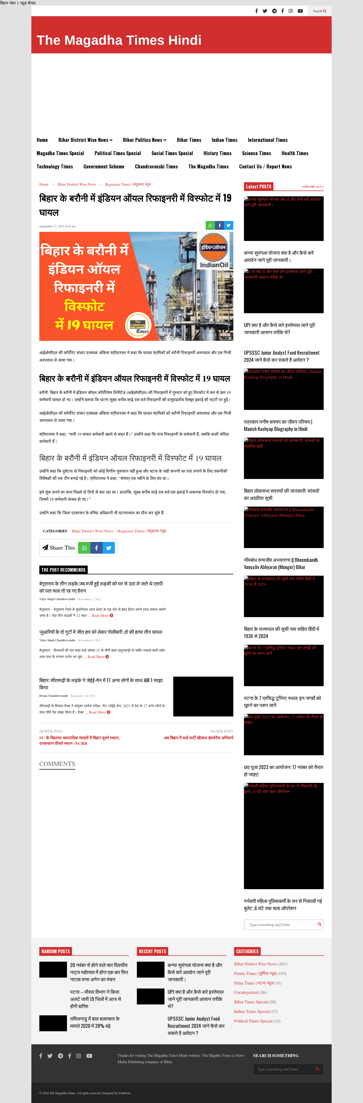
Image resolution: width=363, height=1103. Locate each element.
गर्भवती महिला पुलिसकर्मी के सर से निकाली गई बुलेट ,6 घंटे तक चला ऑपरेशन (283, 904)
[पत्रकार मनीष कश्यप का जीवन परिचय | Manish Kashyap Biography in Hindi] (284, 389)
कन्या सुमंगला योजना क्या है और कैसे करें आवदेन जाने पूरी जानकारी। (279, 256)
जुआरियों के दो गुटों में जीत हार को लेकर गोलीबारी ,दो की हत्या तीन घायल (100, 631)
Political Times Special (118, 153)
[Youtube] (300, 11)
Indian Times (224, 139)
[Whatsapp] (210, 225)
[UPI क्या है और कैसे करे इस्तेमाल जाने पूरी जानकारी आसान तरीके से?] (284, 291)
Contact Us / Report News (265, 166)
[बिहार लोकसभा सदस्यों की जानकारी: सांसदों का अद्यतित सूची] (284, 458)
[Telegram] (274, 11)
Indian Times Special (251, 1011)
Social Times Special (172, 153)
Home (42, 139)
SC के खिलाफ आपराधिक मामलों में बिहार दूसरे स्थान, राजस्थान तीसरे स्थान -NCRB (79, 740)
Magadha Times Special (60, 153)
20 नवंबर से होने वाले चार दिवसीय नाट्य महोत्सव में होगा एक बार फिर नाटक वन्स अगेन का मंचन (99, 972)
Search (318, 11)
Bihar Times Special (251, 1001)
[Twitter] (265, 11)
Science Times (256, 153)
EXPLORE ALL (312, 186)
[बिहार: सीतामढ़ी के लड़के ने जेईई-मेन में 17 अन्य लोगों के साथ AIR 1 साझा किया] (203, 696)
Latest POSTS (258, 186)
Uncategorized (246, 992)
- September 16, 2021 (82, 696)
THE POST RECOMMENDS (63, 570)
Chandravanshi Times (156, 166)
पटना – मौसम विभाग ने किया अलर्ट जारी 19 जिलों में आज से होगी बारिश (95, 998)
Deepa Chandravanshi (53, 696)
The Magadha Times (208, 166)
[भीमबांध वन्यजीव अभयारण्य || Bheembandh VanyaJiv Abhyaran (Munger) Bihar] (284, 527)
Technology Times (55, 166)
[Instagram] (291, 11)
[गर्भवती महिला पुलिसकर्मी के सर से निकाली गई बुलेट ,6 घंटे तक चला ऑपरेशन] (284, 836)
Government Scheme (103, 166)
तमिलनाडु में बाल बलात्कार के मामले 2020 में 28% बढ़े (95, 1022)
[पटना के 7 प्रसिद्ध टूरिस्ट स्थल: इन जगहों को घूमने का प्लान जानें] (284, 665)
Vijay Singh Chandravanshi (57, 599)
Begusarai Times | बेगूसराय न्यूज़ (141, 530)
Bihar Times (189, 139)
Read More (100, 615)
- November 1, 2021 (88, 599)
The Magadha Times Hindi (119, 40)
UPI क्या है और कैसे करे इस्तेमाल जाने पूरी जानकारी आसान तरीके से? (279, 328)
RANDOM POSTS (55, 951)
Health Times (295, 153)
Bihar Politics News (143, 139)
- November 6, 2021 (88, 640)
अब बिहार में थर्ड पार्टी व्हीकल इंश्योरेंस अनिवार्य (198, 738)
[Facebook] (256, 11)
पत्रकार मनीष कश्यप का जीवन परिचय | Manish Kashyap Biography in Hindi (278, 425)
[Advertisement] (181, 93)
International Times (268, 139)
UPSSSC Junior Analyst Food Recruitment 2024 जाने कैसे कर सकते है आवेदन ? (282, 356)
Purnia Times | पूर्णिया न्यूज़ (255, 973)
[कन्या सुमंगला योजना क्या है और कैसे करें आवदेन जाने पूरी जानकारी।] (284, 218)
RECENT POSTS (152, 951)
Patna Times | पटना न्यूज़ (253, 983)
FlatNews (125, 1093)
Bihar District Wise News (83, 139)
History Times (217, 153)
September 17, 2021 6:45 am (57, 226)
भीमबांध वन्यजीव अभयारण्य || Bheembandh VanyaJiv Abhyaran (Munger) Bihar (281, 563)
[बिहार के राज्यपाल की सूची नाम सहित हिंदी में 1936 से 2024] (284, 596)
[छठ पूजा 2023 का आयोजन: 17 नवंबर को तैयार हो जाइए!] (284, 734)
